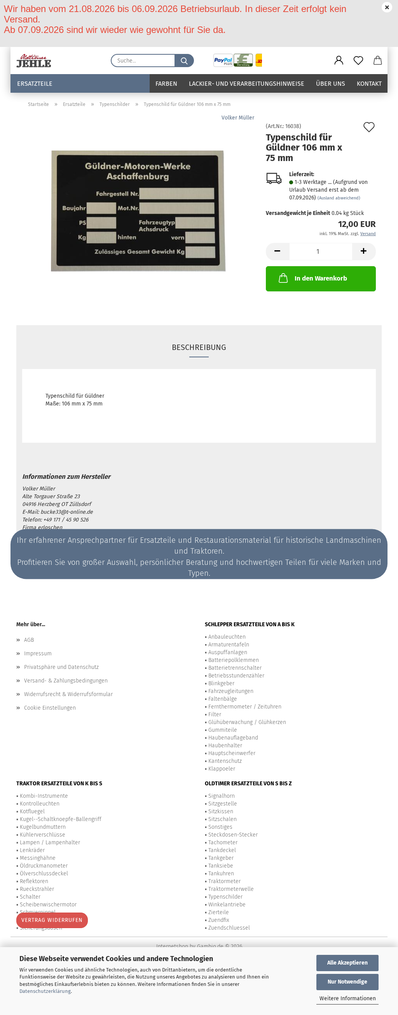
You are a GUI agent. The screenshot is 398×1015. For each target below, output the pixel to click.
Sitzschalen (222, 819)
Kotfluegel (32, 811)
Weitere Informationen (347, 998)
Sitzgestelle (222, 803)
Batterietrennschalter (235, 668)
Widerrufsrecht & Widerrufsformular (68, 694)
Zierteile (218, 912)
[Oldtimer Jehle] (36, 60)
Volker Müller (238, 117)
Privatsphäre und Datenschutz (61, 667)
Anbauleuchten (227, 637)
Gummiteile (222, 730)
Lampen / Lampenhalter (50, 842)
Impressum (38, 653)
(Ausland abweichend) (339, 198)
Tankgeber (221, 858)
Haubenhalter (225, 745)
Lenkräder (32, 850)
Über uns (330, 83)
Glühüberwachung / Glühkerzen (247, 722)
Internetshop (172, 946)
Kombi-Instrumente (44, 796)
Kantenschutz (225, 761)
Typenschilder (225, 897)
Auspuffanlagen (227, 652)
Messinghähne (38, 858)
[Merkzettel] (358, 60)
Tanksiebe (220, 866)
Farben (166, 83)
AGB (29, 640)
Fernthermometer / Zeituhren (244, 706)
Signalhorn (221, 796)
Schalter (30, 897)
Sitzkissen (220, 811)
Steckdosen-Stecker (233, 834)
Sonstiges (220, 827)
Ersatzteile (34, 83)
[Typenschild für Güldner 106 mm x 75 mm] (138, 211)
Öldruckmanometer (44, 866)
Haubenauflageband (233, 737)
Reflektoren (34, 881)
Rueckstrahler (37, 889)
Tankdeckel (222, 850)
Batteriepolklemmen (233, 660)
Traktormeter (224, 881)
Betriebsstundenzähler (236, 675)
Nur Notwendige (347, 982)
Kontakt (369, 83)
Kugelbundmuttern (43, 827)
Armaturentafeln (228, 644)
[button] (339, 60)
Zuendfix (218, 920)
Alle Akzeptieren (347, 963)
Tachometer (222, 842)
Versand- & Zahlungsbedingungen (66, 680)
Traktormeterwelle (231, 889)
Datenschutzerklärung (45, 991)
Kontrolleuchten (39, 803)
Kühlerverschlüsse (42, 834)
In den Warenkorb (321, 278)
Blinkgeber (221, 683)
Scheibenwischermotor (48, 904)
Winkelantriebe (227, 904)
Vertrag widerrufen (52, 920)
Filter (214, 714)
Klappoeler (221, 769)
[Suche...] (184, 60)
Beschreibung (199, 347)
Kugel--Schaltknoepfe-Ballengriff (60, 819)
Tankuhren (221, 873)
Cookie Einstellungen (50, 708)
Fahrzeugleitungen (230, 691)
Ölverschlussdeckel (44, 873)
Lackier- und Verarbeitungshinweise (246, 83)
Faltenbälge (222, 699)
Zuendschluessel (229, 928)
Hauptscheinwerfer (231, 753)
